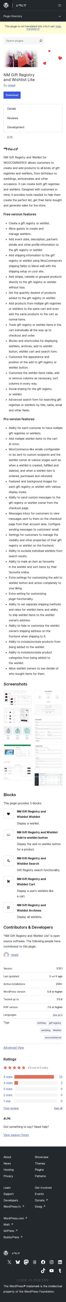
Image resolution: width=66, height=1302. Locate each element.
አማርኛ (16, 1253)
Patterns (40, 1176)
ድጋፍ (10, 136)
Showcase (41, 1157)
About (7, 1157)
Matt (8, 1224)
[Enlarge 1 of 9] (27, 695)
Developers (11, 1200)
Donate (41, 1200)
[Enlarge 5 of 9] (27, 766)
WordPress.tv (14, 1206)
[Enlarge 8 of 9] (57, 750)
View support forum (16, 1135)
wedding (45, 1030)
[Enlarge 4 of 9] (27, 748)
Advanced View (14, 1047)
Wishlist (57, 1030)
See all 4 (57, 1014)
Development (15, 127)
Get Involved (43, 1187)
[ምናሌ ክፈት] (60, 5)
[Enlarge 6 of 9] (57, 695)
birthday (41, 1023)
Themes (40, 1163)
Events (39, 1194)
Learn (7, 1187)
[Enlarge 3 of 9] (27, 730)
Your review (11, 1108)
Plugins (39, 1169)
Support (9, 1194)
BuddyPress (13, 1237)
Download (12, 95)
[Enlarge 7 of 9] (57, 723)
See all (58, 1108)
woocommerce (53, 1037)
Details (11, 108)
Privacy (8, 1176)
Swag (40, 1206)
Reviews (12, 118)
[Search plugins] (40, 40)
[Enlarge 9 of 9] (57, 777)
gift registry (55, 1023)
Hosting (9, 1169)
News (7, 1163)
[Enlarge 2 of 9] (27, 712)
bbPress (11, 1231)
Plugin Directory (13, 16)
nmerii (11, 85)
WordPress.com (15, 1218)
